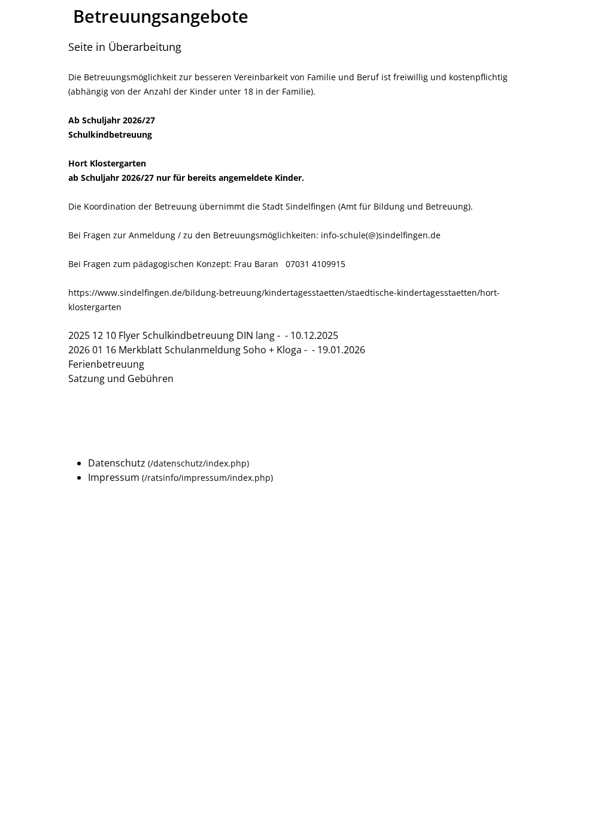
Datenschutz (116, 462)
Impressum (113, 477)
